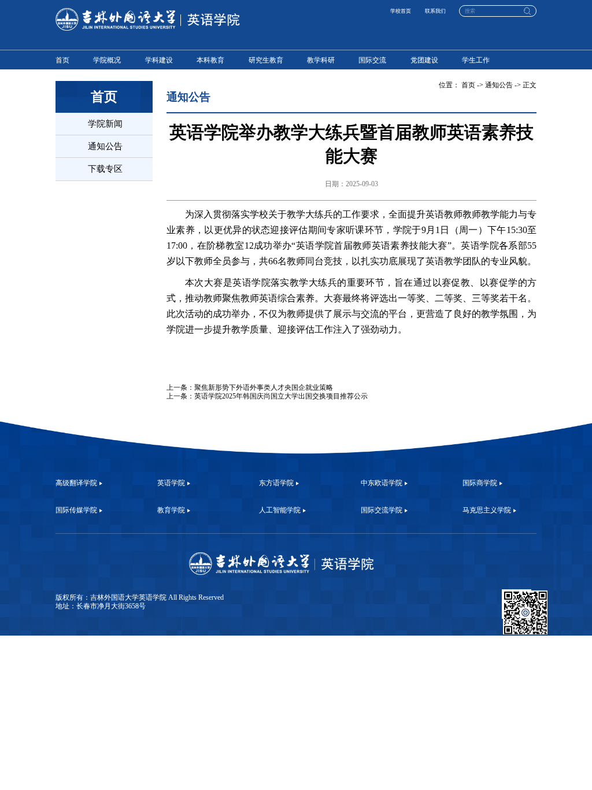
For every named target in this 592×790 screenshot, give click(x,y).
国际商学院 (479, 482)
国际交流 (372, 60)
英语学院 (171, 482)
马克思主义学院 (486, 510)
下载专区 (105, 168)
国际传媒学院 (76, 510)
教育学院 (171, 510)
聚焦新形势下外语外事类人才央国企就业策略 (263, 387)
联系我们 (435, 11)
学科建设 (159, 60)
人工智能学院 (280, 510)
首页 (62, 60)
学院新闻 (105, 123)
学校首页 (400, 11)
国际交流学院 (381, 510)
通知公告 (105, 146)
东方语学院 (276, 482)
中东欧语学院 (381, 482)
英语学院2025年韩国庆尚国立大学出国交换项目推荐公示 (281, 396)
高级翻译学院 (76, 482)
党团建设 (424, 60)
